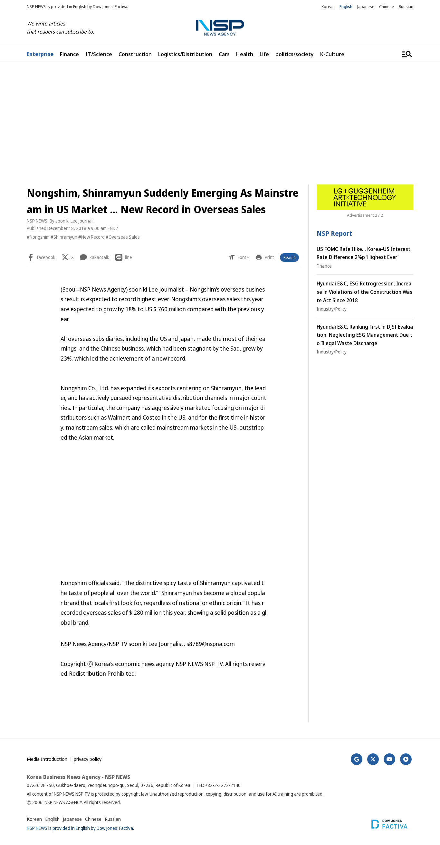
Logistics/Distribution (185, 54)
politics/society (294, 54)
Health (244, 54)
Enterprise (40, 54)
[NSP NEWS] (220, 28)
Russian (406, 6)
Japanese (365, 6)
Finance (69, 54)
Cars (224, 54)
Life (264, 54)
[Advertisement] (220, 123)
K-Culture (332, 54)
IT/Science (98, 54)
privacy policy (87, 759)
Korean (328, 6)
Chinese (386, 6)
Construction (135, 54)
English (346, 6)
